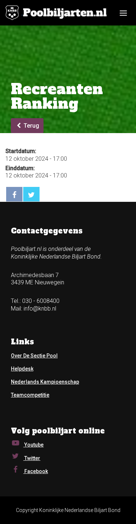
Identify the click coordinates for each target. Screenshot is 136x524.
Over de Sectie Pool (34, 356)
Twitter (31, 458)
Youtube (33, 445)
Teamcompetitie (30, 395)
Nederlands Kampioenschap (45, 382)
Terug (30, 125)
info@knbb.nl (40, 308)
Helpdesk (22, 369)
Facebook (35, 471)
